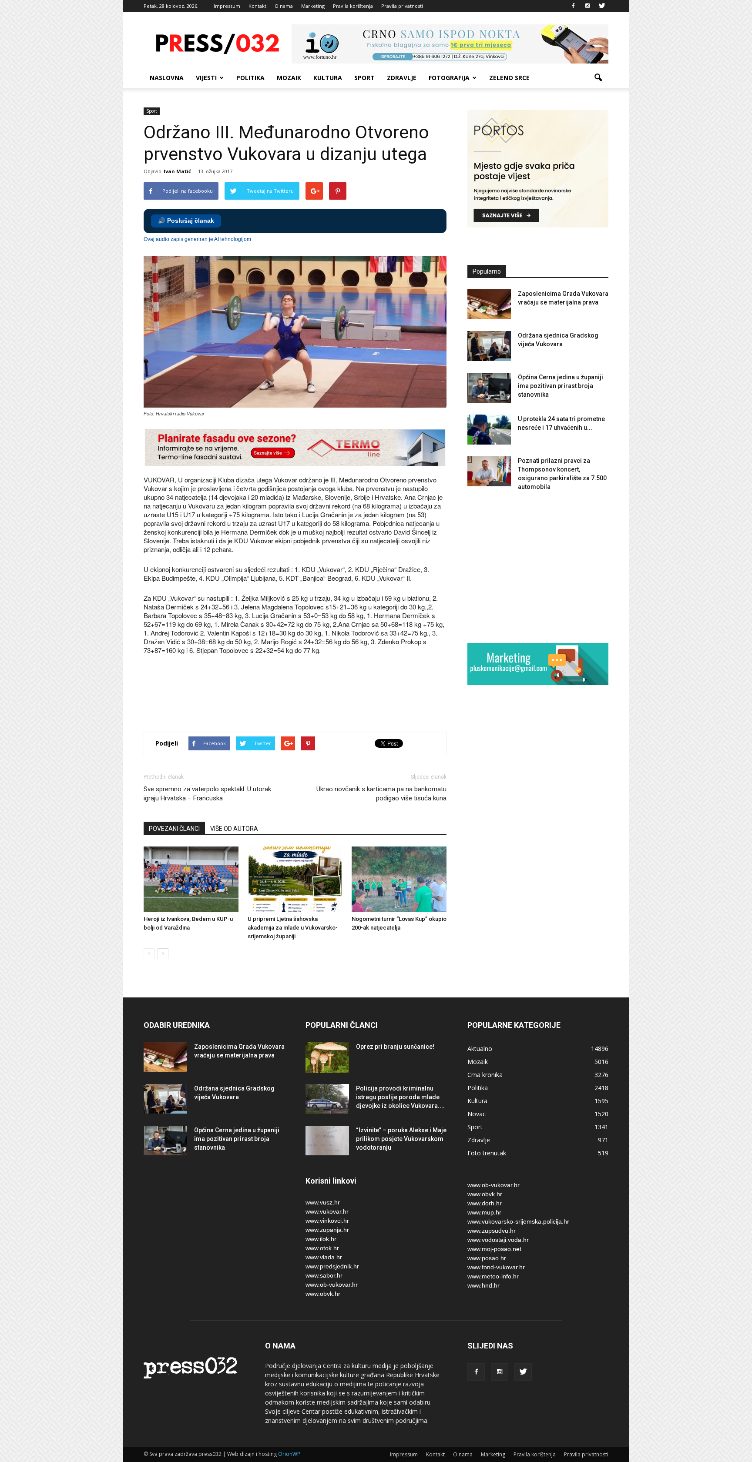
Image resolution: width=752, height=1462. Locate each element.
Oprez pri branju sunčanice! (395, 1046)
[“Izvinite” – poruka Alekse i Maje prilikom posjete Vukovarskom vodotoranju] (327, 1141)
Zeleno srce (509, 78)
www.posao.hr (486, 1258)
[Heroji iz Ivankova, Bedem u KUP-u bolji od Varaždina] (191, 879)
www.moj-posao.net (494, 1248)
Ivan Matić (177, 171)
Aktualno (479, 1048)
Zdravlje (401, 78)
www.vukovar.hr (327, 1211)
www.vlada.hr (324, 1257)
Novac (476, 1114)
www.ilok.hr (321, 1238)
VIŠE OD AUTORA (234, 828)
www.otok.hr (322, 1248)
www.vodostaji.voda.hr (498, 1239)
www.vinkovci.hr (327, 1220)
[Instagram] (587, 6)
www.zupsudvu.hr (491, 1230)
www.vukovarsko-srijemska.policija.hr (518, 1221)
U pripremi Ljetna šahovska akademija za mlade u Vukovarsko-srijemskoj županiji (293, 928)
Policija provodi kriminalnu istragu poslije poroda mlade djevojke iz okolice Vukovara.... (400, 1097)
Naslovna (167, 78)
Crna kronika (485, 1075)
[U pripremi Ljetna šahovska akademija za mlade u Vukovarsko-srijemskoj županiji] (295, 879)
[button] (598, 77)
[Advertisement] (302, 694)
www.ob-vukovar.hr (332, 1284)
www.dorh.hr (484, 1203)
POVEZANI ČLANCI (174, 828)
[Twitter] (601, 6)
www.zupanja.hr (327, 1229)
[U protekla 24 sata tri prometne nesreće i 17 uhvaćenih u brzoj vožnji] (489, 430)
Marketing (313, 6)
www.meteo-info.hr (493, 1276)
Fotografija (449, 78)
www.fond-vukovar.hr (496, 1267)
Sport (364, 78)
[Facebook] (573, 6)
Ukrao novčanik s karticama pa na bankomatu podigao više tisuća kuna (381, 793)
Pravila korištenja (353, 6)
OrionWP (289, 1454)
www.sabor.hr (324, 1275)
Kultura (327, 78)
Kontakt (257, 6)
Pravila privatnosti (402, 6)
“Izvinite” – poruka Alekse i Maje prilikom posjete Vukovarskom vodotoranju (401, 1139)
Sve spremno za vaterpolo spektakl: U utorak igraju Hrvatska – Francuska (207, 793)
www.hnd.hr (483, 1285)
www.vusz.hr (323, 1202)
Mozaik (289, 78)
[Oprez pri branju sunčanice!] (327, 1057)
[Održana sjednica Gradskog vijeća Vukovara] (489, 346)
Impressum (227, 6)
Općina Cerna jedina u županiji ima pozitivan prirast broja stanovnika (560, 386)
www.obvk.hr (323, 1293)
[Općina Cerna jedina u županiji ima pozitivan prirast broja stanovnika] (489, 388)
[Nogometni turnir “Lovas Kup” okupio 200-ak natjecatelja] (399, 879)
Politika (250, 78)
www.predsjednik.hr (332, 1266)
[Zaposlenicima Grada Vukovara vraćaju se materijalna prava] (489, 304)
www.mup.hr (484, 1212)
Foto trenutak (486, 1153)
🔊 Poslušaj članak (186, 220)
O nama (284, 6)
